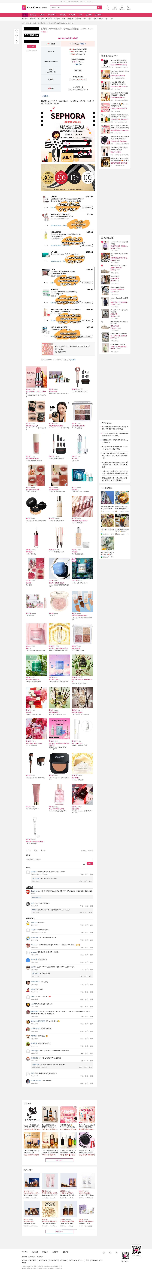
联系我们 (35, 1252)
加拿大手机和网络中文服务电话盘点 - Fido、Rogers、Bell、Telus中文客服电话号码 (115, 455)
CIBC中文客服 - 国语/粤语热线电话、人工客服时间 (115, 441)
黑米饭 (33, 989)
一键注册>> (82, 44)
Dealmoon (34, 891)
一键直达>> (78, 64)
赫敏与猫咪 (34, 1011)
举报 (81, 874)
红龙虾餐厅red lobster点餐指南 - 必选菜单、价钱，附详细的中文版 (115, 448)
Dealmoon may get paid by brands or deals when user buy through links (42, 1268)
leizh (32, 996)
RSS (116, 1252)
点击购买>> (46, 96)
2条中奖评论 (36, 897)
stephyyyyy (34, 1050)
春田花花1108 (35, 1058)
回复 (91, 874)
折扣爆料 (98, 15)
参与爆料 (73, 360)
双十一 (82, 1260)
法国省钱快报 (53, 1260)
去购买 (31, 46)
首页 (24, 15)
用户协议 (32, 1257)
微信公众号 (110, 1252)
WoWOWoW (35, 982)
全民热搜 (72, 15)
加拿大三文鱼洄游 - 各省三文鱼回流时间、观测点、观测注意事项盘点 (114, 479)
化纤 (32, 903)
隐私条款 (40, 1257)
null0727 (34, 1004)
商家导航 (62, 15)
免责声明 (55, 1252)
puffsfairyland (35, 1028)
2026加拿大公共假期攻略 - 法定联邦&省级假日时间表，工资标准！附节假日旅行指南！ (115, 464)
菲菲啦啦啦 (34, 937)
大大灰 (33, 967)
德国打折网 (63, 1260)
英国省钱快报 (43, 1260)
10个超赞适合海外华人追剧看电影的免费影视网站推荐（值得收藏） (115, 434)
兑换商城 (89, 15)
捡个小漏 (34, 959)
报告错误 (90, 850)
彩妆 (35, 23)
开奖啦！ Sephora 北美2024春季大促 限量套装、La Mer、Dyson (56, 23)
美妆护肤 (28, 23)
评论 (89, 864)
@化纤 (34, 910)
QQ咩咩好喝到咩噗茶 (38, 1021)
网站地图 (24, 1257)
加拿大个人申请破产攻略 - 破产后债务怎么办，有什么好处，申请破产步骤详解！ (115, 472)
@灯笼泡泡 (35, 878)
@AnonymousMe (49, 360)
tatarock (34, 952)
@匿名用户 (35, 1064)
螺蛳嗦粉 (34, 1036)
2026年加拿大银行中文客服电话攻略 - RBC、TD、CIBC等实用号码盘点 (115, 428)
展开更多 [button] (58, 1160)
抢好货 (42, 15)
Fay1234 (34, 922)
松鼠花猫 (34, 1043)
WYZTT (33, 945)
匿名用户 (34, 872)
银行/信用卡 (52, 15)
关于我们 (25, 1252)
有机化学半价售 (36, 1080)
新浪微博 (103, 1252)
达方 (32, 1073)
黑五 (87, 1260)
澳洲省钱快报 (73, 1260)
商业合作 (45, 1252)
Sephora (83, 850)
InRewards (95, 1260)
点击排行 (33, 15)
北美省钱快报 (32, 1260)
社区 (80, 15)
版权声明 (65, 1252)
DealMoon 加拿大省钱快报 (34, 7)
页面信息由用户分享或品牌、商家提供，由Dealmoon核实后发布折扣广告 (42, 1266)
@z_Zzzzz (35, 973)
